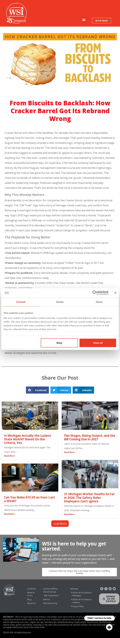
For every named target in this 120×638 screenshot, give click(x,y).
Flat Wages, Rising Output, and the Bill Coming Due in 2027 (89, 437)
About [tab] (99, 302)
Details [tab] (60, 302)
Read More (9, 456)
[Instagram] (106, 588)
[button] (83, 19)
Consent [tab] (20, 302)
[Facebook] (101, 588)
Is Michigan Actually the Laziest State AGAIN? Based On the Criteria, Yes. (27, 439)
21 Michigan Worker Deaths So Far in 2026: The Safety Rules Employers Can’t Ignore (89, 497)
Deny (59, 342)
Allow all (97, 342)
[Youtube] (114, 588)
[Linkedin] (110, 588)
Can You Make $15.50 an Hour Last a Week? (29, 499)
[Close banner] (115, 293)
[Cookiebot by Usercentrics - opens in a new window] (94, 293)
